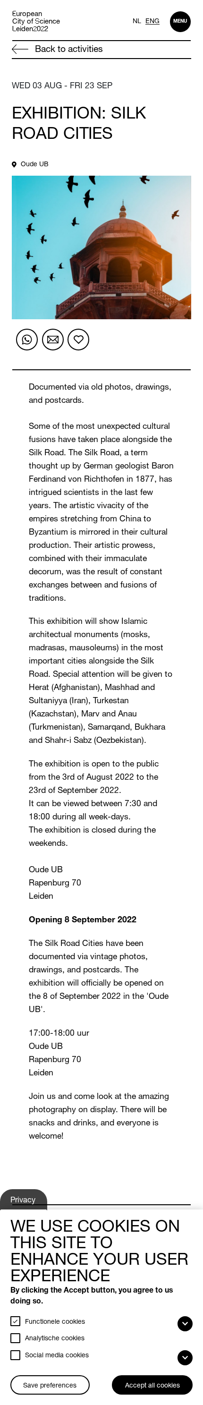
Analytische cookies (55, 1339)
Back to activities (68, 50)
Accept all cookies (152, 1386)
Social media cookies (57, 1356)
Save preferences (49, 1386)
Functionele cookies (55, 1322)
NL (137, 21)
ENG (152, 21)
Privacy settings (24, 1203)
